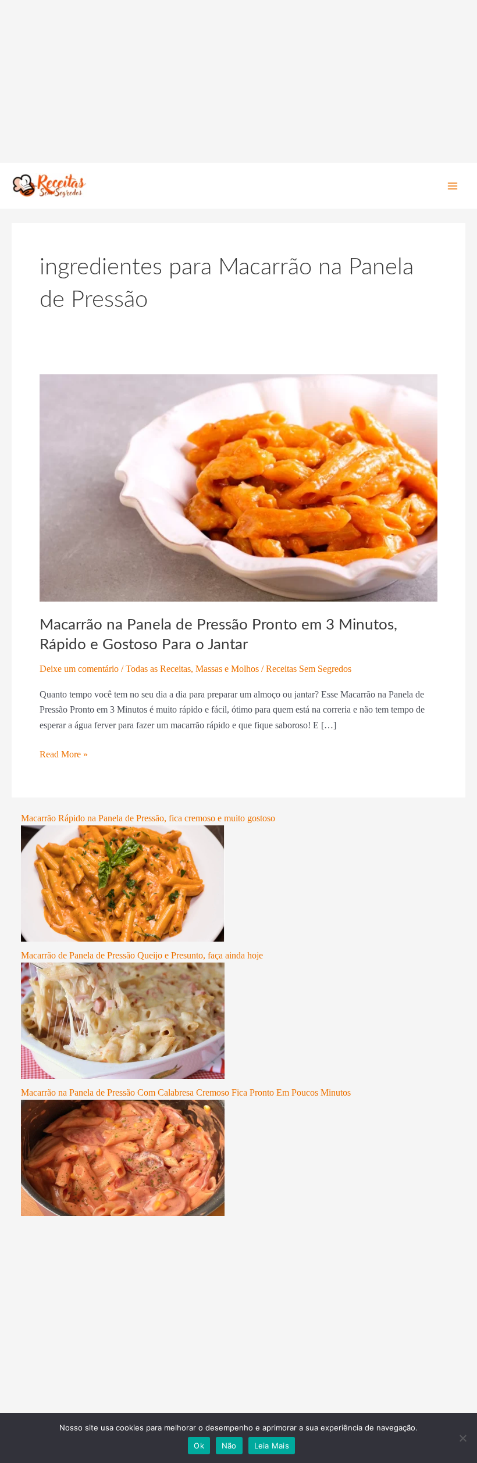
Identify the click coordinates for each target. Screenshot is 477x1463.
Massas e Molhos (227, 669)
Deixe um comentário (79, 669)
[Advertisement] (238, 81)
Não (229, 1445)
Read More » (64, 753)
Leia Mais (271, 1445)
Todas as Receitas (158, 669)
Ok (199, 1445)
